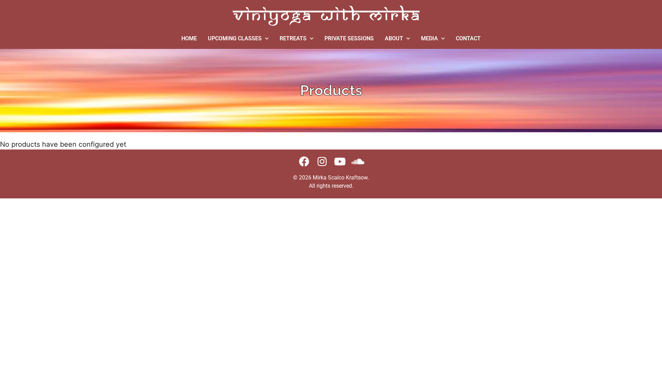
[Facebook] (304, 161)
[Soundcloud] (358, 161)
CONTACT (468, 38)
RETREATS (293, 38)
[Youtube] (340, 161)
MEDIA (429, 38)
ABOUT (394, 38)
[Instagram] (322, 161)
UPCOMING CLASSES (235, 38)
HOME (189, 38)
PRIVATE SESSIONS (349, 38)
